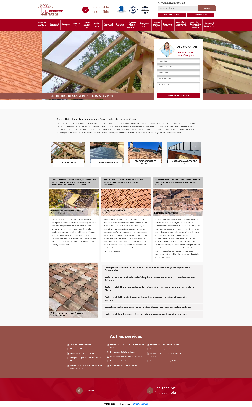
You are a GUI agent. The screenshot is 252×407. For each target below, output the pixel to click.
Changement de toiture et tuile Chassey (126, 357)
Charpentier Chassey (78, 349)
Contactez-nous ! (201, 15)
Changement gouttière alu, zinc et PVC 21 (209, 25)
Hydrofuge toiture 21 (120, 25)
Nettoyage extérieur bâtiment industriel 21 (131, 25)
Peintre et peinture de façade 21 (156, 25)
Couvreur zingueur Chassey (81, 344)
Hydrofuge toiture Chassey (120, 361)
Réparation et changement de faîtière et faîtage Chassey (86, 367)
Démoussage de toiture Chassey (123, 352)
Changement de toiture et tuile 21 (144, 25)
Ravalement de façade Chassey (162, 349)
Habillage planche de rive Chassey (123, 365)
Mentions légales (140, 404)
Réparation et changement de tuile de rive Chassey (127, 346)
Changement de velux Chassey (82, 353)
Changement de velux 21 (54, 25)
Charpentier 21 (66, 25)
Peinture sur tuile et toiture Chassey (164, 344)
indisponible (100, 7)
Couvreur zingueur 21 (76, 25)
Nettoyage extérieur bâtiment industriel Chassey (166, 355)
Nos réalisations (172, 15)
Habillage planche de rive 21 (97, 25)
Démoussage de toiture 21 (168, 25)
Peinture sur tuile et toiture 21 (86, 25)
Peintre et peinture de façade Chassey (165, 361)
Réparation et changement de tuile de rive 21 (181, 25)
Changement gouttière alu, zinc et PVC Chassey (85, 359)
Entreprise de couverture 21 (42, 25)
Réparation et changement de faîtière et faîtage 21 (195, 25)
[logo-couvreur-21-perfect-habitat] (50, 9)
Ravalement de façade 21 (108, 25)
